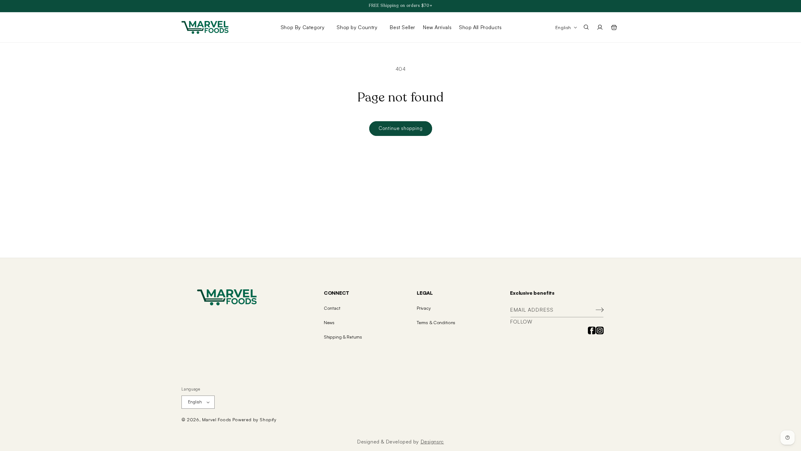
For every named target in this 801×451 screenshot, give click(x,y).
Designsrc (432, 441)
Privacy (424, 308)
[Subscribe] (597, 310)
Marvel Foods (216, 419)
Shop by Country (357, 27)
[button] (305, 27)
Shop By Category (303, 27)
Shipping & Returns (343, 337)
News (329, 322)
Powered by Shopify (254, 419)
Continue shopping (401, 128)
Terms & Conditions (436, 322)
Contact (332, 308)
